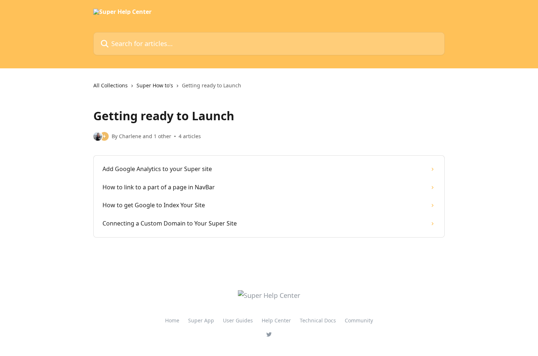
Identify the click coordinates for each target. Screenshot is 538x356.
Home (172, 320)
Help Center (276, 320)
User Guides (238, 320)
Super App (201, 320)
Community (359, 320)
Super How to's (155, 85)
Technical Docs (318, 320)
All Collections (110, 85)
